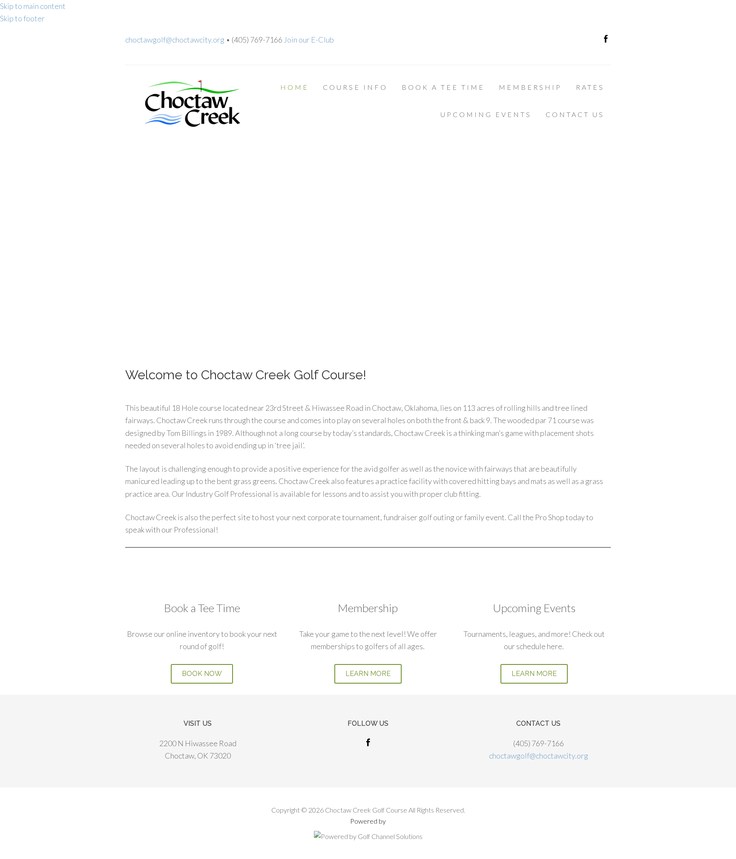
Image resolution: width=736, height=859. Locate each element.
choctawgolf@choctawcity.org (174, 39)
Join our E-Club (309, 39)
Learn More (368, 674)
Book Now (202, 674)
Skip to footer (22, 18)
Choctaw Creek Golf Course (193, 103)
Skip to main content (33, 6)
